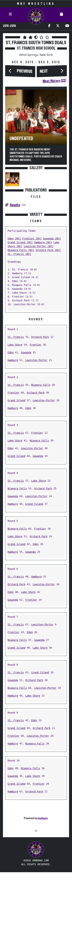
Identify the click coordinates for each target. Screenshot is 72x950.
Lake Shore (15, 344)
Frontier (36, 344)
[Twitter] (57, 26)
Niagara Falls (40, 384)
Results (15, 205)
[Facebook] (49, 26)
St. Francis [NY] (19, 254)
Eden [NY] (14, 238)
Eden (10, 352)
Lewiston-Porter (36, 360)
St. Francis (16, 336)
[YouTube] (67, 26)
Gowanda (26, 352)
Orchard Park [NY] (48, 250)
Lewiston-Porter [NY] (38, 246)
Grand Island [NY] (20, 242)
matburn (43, 818)
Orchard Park (40, 336)
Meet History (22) (54, 81)
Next (44, 71)
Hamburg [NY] (43, 242)
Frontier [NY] (32, 238)
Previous (24, 71)
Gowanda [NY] (52, 238)
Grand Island (16, 400)
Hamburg (13, 360)
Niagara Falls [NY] (21, 250)
